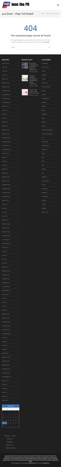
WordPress (46, 463)
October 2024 (6, 145)
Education (45, 83)
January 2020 (5, 361)
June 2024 (4, 161)
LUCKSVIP (43, 460)
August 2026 (5, 63)
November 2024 (6, 141)
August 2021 (5, 294)
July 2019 (4, 384)
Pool (43, 161)
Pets (43, 157)
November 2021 (6, 282)
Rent (43, 165)
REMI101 (35, 458)
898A (31, 458)
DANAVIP (49, 460)
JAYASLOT (22, 458)
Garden (44, 122)
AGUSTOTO (13, 456)
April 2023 (4, 216)
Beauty (44, 71)
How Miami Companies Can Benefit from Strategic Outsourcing (33, 66)
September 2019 (6, 376)
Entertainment (46, 86)
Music (43, 153)
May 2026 (4, 75)
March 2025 (5, 126)
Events (44, 90)
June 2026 (4, 71)
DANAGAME (55, 460)
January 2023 (5, 228)
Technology (45, 196)
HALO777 (37, 460)
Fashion (44, 94)
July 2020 (4, 337)
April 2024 (4, 169)
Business (44, 75)
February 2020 (6, 357)
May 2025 (4, 118)
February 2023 (6, 224)
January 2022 (5, 275)
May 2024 (4, 165)
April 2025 (4, 122)
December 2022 (6, 231)
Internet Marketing (47, 134)
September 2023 (6, 196)
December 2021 (6, 278)
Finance (44, 106)
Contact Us (7, 435)
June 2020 (4, 341)
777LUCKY (49, 458)
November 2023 (6, 188)
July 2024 (4, 157)
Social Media (45, 181)
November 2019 (6, 369)
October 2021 (6, 286)
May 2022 (4, 259)
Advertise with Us (11, 448)
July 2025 (4, 110)
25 (5, 423)
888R (56, 458)
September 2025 (6, 102)
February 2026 (6, 83)
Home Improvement (47, 130)
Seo (43, 173)
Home (14, 435)
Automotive (45, 67)
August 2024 (5, 153)
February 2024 (6, 177)
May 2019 (4, 392)
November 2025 (6, 94)
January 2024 (5, 181)
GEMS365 (27, 458)
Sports (44, 184)
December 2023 (6, 184)
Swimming (44, 192)
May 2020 (4, 345)
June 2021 (4, 302)
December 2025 (6, 90)
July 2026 (4, 67)
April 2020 (4, 349)
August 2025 (5, 106)
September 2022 (6, 243)
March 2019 (5, 400)
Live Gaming (45, 141)
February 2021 (6, 314)
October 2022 (6, 239)
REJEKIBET (7, 458)
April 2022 (4, 263)
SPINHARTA (15, 458)
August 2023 (5, 200)
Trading (44, 200)
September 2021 (6, 290)
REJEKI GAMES (42, 458)
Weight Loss (45, 212)
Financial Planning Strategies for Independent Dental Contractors (33, 80)
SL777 (33, 460)
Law (43, 137)
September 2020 (6, 333)
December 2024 (6, 137)
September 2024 (6, 149)
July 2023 (4, 204)
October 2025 (6, 98)
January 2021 (5, 318)
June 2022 (4, 255)
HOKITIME (29, 460)
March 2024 (5, 173)
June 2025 (4, 114)
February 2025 (6, 130)
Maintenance (45, 145)
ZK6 (11, 458)
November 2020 (6, 326)
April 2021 (4, 310)
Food (43, 110)
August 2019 (5, 380)
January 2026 (5, 86)
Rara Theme (32, 463)
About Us (9, 438)
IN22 (9, 460)
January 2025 (5, 134)
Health (44, 126)
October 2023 (6, 192)
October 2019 (6, 373)
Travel (44, 204)
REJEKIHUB (23, 460)
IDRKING (5, 460)
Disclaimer (10, 442)
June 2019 (4, 388)
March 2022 (5, 267)
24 (3, 423)
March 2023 (5, 220)
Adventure (45, 63)
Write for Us (9, 445)
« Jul (3, 406)
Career (44, 79)
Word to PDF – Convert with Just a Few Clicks (34, 91)
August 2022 (5, 247)
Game (43, 118)
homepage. (46, 42)
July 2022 (4, 251)
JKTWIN (17, 460)
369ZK (30, 461)
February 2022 (6, 271)
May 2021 (4, 306)
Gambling (44, 114)
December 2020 (6, 322)
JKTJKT (12, 460)
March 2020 (5, 353)
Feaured (44, 102)
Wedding (44, 208)
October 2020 (6, 329)
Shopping (44, 177)
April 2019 (4, 396)
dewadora (7, 456)
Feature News (45, 98)
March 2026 (5, 79)
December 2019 (6, 365)
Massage (44, 149)
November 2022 (6, 235)
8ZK (53, 458)
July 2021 (4, 298)
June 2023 (4, 208)
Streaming (45, 188)
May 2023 (4, 212)
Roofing (44, 169)
